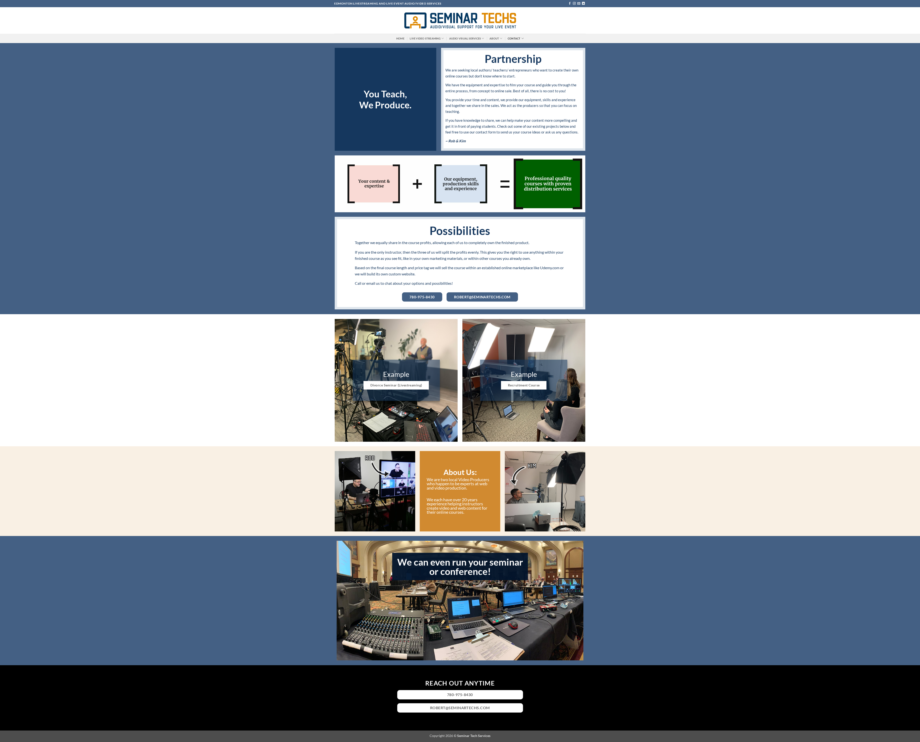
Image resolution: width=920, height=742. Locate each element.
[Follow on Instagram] (574, 3)
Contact (514, 38)
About (494, 38)
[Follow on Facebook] (569, 3)
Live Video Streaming (425, 38)
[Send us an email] (578, 3)
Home (400, 38)
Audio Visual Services (465, 38)
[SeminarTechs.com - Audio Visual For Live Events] (460, 20)
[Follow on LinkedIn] (583, 3)
